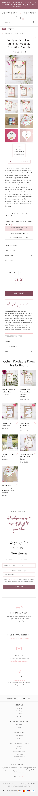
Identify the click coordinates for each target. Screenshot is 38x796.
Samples (8, 33)
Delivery (19, 725)
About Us (19, 749)
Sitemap (19, 716)
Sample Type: (9, 222)
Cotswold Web (26, 786)
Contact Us (19, 708)
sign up (17, 777)
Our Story (19, 711)
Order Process (19, 736)
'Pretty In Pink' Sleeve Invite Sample (25, 425)
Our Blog (19, 714)
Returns (19, 727)
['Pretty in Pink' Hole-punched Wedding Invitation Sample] (11, 91)
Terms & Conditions (19, 757)
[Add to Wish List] (34, 38)
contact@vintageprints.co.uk (19, 661)
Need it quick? (19, 741)
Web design (16, 786)
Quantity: (13, 273)
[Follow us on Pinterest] (24, 698)
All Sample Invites (18, 33)
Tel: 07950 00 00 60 (19, 680)
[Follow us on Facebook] (19, 698)
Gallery (19, 738)
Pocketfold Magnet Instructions (19, 744)
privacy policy (13, 579)
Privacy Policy (19, 754)
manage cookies (17, 6)
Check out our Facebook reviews (19, 638)
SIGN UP (19, 586)
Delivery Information (19, 751)
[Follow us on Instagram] (29, 698)
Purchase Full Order (19, 162)
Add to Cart (19, 293)
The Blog (19, 746)
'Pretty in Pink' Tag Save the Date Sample (26, 456)
